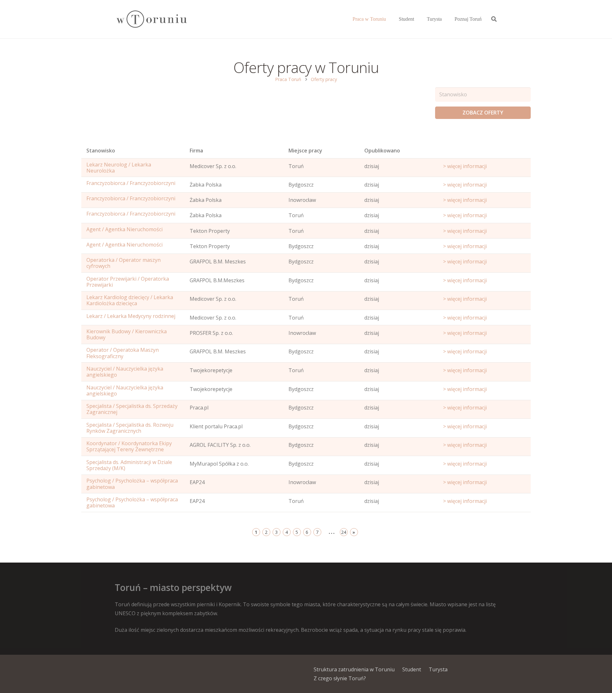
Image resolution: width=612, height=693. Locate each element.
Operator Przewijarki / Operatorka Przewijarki (127, 281)
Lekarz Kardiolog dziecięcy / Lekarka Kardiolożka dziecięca (129, 300)
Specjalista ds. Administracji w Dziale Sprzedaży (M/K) (129, 465)
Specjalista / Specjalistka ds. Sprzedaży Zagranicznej (132, 409)
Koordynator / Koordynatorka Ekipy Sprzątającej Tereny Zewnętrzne (129, 446)
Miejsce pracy (305, 150)
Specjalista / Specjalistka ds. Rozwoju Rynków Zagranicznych (129, 427)
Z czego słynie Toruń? (340, 678)
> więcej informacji (465, 166)
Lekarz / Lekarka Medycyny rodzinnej (130, 316)
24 (343, 532)
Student (411, 669)
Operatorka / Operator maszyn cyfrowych (123, 262)
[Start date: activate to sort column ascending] (484, 152)
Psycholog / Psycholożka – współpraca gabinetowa (132, 483)
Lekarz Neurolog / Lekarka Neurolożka (118, 167)
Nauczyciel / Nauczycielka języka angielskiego (124, 371)
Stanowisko (100, 150)
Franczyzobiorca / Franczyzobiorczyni (130, 183)
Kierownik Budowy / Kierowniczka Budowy (126, 334)
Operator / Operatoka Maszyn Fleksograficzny (122, 352)
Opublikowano (382, 150)
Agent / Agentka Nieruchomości (124, 229)
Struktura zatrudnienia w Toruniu (354, 669)
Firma (196, 150)
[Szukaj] (494, 19)
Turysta (438, 669)
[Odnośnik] (151, 19)
